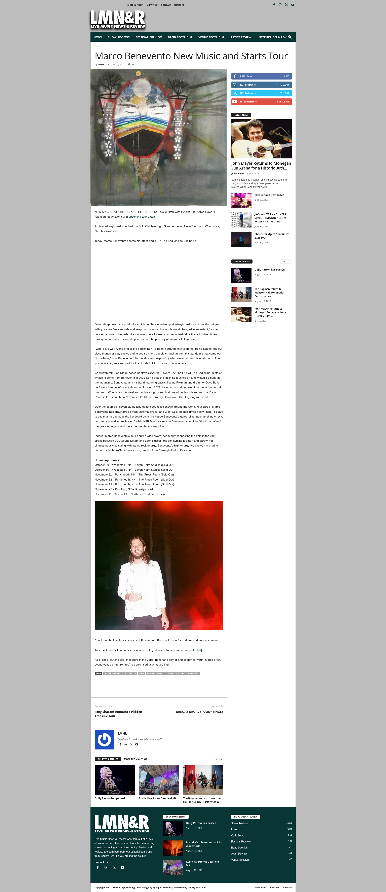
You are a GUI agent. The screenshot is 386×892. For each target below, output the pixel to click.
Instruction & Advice (274, 37)
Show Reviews (119, 37)
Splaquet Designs (162, 887)
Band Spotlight (180, 37)
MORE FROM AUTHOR (135, 759)
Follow (284, 84)
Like (286, 76)
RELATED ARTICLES (108, 759)
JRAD (141, 673)
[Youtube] (292, 5)
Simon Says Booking (124, 887)
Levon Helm (171, 673)
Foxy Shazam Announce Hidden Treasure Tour (118, 714)
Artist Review (241, 37)
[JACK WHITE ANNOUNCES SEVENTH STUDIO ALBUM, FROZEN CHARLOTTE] (241, 219)
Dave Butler (130, 673)
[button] (289, 37)
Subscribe (283, 101)
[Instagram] (280, 5)
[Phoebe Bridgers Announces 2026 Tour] (241, 239)
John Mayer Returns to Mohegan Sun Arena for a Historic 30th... (261, 166)
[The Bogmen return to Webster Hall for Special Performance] (203, 780)
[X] (286, 5)
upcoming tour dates (142, 216)
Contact (179, 4)
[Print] (136, 691)
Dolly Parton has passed (110, 798)
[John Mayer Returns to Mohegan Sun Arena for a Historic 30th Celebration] (261, 138)
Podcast (166, 4)
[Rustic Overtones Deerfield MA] (159, 780)
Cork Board (237, 835)
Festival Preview (149, 37)
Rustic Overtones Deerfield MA (158, 798)
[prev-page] (217, 759)
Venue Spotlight (211, 37)
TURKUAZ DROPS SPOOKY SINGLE (198, 712)
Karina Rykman (154, 673)
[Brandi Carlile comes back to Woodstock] (173, 848)
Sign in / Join (135, 4)
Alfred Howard (112, 673)
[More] (145, 691)
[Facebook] (274, 5)
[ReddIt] (117, 691)
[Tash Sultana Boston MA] (241, 200)
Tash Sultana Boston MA (269, 195)
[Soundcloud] (126, 744)
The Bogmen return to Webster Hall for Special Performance (202, 799)
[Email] (126, 691)
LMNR (101, 64)
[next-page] (221, 759)
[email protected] (191, 650)
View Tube (153, 4)
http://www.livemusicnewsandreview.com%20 (140, 739)
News (97, 37)
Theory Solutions (197, 887)
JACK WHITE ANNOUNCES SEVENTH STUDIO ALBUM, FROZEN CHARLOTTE (271, 217)
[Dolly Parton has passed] (115, 780)
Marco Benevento (189, 673)
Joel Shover (237, 173)
